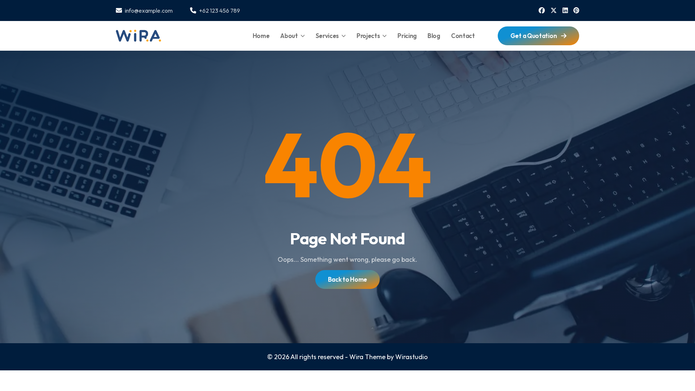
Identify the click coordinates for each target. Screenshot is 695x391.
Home (261, 35)
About (289, 35)
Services (327, 35)
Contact (463, 35)
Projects (368, 35)
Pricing (407, 35)
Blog (433, 35)
